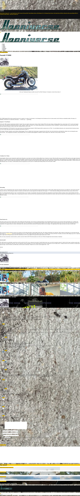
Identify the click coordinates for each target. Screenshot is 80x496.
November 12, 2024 (17, 281)
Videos (3, 8)
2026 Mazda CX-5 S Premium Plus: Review (8, 479)
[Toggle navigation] (0, 32)
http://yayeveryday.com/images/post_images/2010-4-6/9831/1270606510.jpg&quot (22, 374)
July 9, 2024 (16, 294)
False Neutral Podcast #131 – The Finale (8, 296)
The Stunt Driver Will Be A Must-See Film (8, 483)
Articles (3, 3)
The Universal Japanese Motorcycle (6, 253)
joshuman (6, 371)
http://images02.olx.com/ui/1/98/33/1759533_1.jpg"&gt (19, 346)
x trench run (6, 408)
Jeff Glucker (11, 281)
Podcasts (4, 7)
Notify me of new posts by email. (7, 442)
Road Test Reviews (9, 467)
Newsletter (4, 6)
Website (1, 435)
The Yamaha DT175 (4, 252)
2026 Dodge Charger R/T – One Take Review (9, 469)
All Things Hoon (3, 481)
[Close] (0, 493)
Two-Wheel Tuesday (4, 52)
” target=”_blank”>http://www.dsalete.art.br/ (45, 375)
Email (1, 433)
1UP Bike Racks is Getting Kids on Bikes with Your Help (11, 284)
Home (3, 1)
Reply (3, 324)
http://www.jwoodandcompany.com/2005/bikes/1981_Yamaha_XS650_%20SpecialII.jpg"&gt (24, 319)
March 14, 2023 (19, 307)
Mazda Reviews (3, 476)
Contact (3, 4)
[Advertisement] (35, 455)
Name (1, 430)
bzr (5, 312)
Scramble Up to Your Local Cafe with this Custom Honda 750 (12, 271)
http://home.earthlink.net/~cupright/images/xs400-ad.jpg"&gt (20, 343)
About (3, 2)
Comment (2, 428)
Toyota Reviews (3, 472)
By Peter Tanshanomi (13, 66)
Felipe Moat (6, 399)
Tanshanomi (9, 339)
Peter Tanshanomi (5, 264)
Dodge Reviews (3, 467)
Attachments (2, 437)
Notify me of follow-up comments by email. (9, 440)
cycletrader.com (9, 233)
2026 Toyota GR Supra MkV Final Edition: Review (10, 474)
